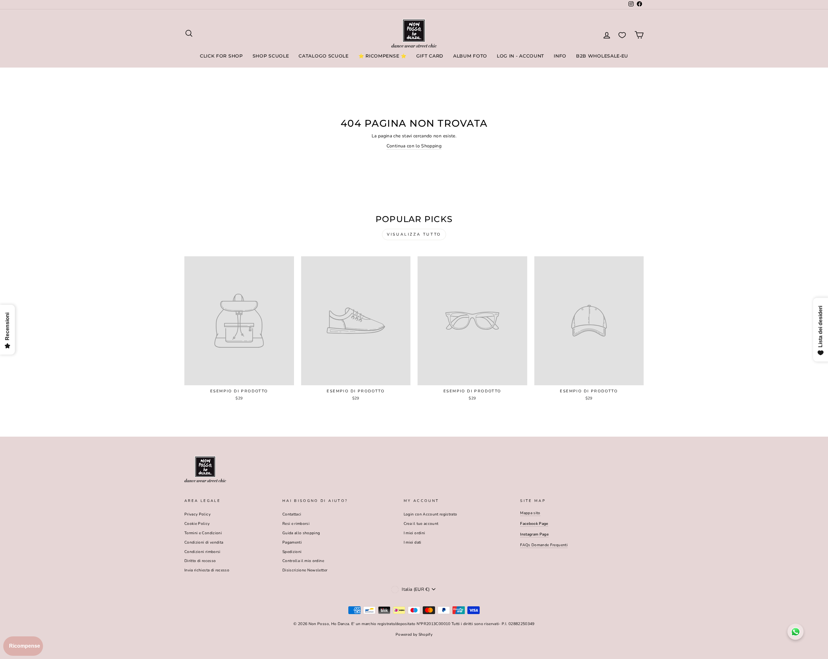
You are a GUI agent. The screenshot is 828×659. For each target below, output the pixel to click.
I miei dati (412, 542)
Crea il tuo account (421, 523)
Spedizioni (292, 551)
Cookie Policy (197, 523)
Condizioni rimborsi (202, 551)
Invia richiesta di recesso (206, 570)
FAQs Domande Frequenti (544, 544)
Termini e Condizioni (203, 533)
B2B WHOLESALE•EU (602, 56)
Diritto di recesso (200, 560)
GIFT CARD (429, 56)
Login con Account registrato (430, 514)
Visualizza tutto (414, 234)
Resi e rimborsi (296, 523)
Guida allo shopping (301, 533)
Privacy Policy (197, 514)
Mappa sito (530, 513)
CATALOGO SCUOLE (324, 56)
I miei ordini (414, 533)
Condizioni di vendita (203, 542)
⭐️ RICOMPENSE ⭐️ (382, 56)
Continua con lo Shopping (414, 146)
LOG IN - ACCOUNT (520, 56)
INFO (560, 56)
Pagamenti (292, 542)
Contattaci (291, 514)
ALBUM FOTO (470, 56)
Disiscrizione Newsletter (304, 570)
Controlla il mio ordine (303, 560)
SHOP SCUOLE (271, 56)
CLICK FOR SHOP (221, 56)
